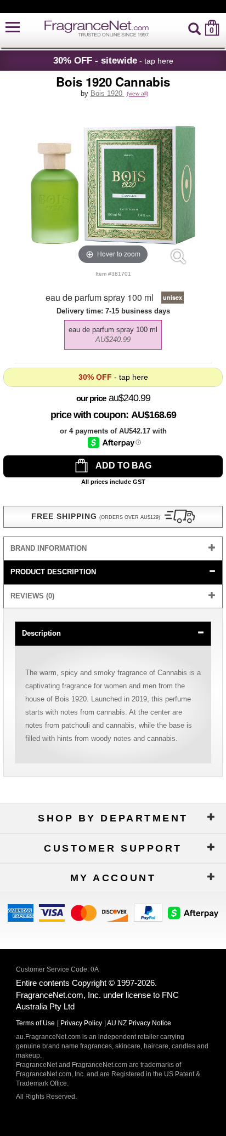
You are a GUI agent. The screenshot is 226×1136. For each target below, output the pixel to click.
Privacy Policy (81, 1023)
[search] (194, 27)
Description (41, 633)
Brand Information (48, 548)
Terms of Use (35, 1023)
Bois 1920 (108, 93)
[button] (12, 27)
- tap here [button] (113, 60)
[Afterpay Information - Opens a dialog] (114, 442)
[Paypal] (148, 912)
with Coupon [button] (88, 414)
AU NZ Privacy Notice (139, 1023)
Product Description (53, 572)
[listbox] (113, 332)
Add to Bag (122, 465)
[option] (113, 335)
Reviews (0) (32, 596)
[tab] (113, 548)
